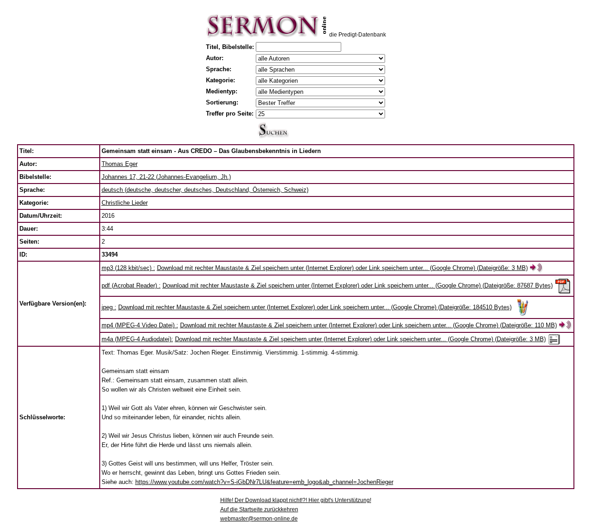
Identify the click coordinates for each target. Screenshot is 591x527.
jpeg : (109, 307)
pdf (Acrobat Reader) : (131, 285)
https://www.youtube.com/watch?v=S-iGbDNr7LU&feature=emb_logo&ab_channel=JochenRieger (264, 481)
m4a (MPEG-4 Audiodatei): (137, 339)
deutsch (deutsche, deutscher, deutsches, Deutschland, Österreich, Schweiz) (205, 189)
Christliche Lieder (125, 202)
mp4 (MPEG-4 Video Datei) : (140, 325)
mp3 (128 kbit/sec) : (128, 267)
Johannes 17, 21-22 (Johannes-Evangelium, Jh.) (166, 176)
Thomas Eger (120, 163)
